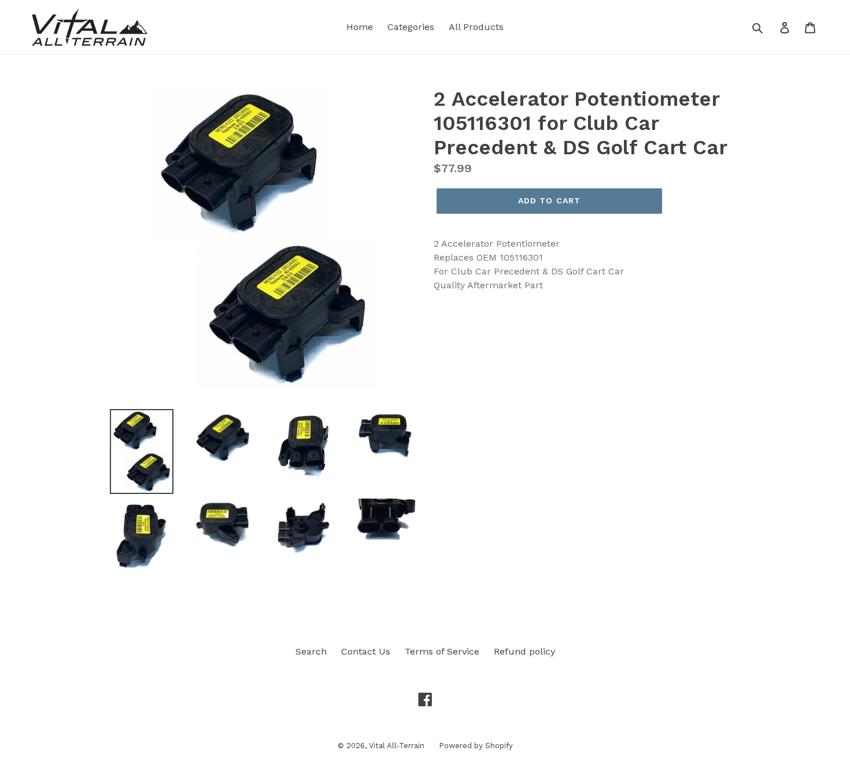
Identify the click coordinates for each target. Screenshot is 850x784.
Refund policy (524, 651)
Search (311, 651)
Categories (410, 26)
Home (359, 26)
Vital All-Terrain (396, 745)
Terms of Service (442, 651)
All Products (476, 26)
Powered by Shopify (476, 745)
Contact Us (365, 651)
